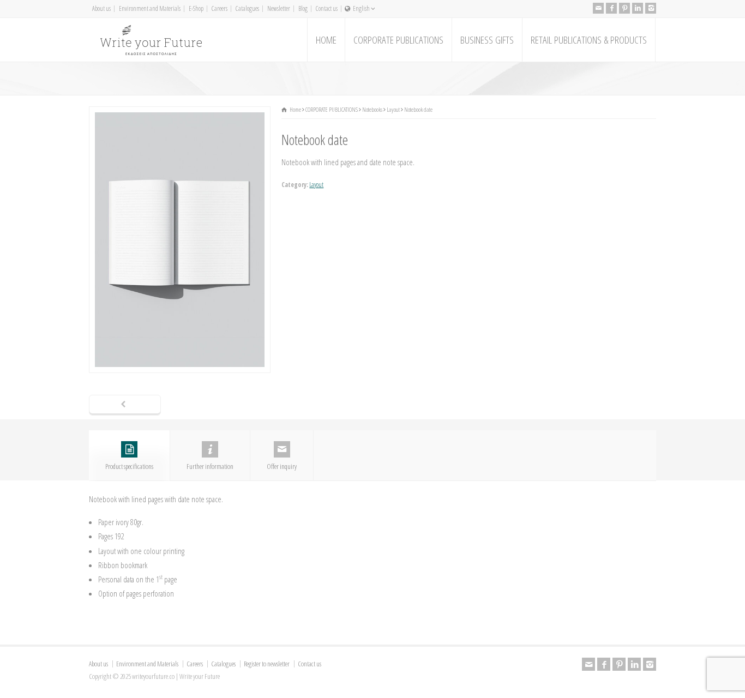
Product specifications (129, 466)
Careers (219, 8)
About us (101, 8)
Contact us (327, 8)
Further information (210, 466)
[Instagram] (650, 8)
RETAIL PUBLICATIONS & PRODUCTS (589, 40)
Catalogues (247, 8)
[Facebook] (611, 8)
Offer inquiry (282, 466)
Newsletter (278, 8)
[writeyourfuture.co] (151, 39)
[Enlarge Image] (180, 114)
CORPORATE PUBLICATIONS (398, 40)
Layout (316, 184)
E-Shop (196, 8)
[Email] (598, 8)
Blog (303, 8)
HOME (326, 40)
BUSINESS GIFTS (487, 40)
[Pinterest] (624, 8)
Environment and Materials (150, 8)
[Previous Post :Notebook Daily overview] (125, 405)
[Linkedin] (637, 8)
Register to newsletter (267, 664)
